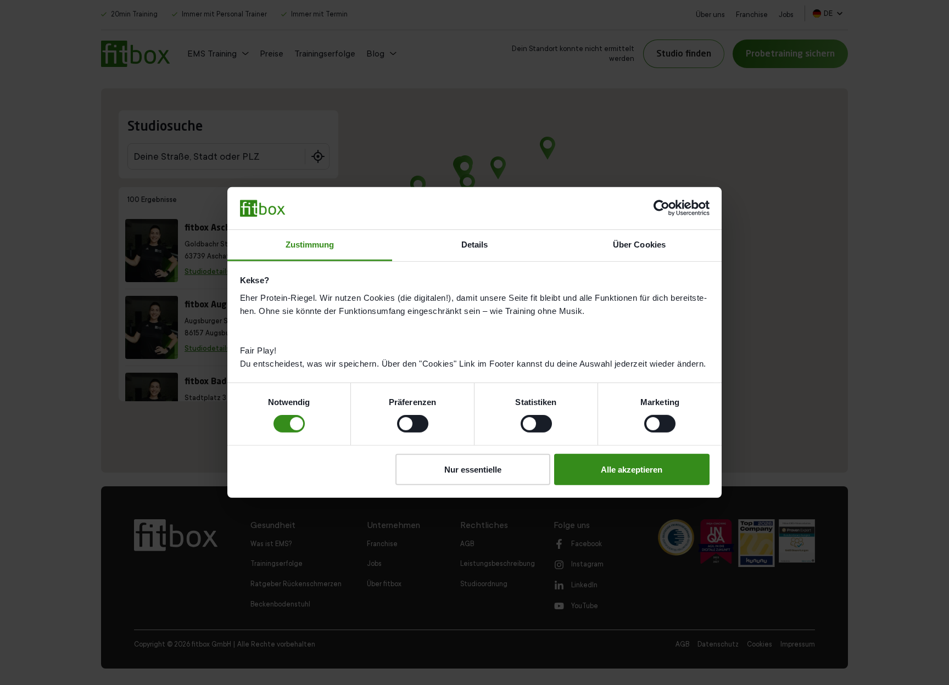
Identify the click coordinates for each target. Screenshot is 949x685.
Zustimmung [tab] (310, 244)
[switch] (412, 424)
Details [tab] (474, 244)
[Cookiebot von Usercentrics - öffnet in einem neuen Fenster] (661, 208)
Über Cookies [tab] (639, 244)
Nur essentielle (472, 469)
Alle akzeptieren (631, 469)
